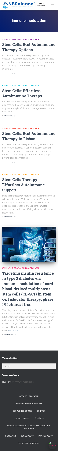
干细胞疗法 (39, 418)
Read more (12, 330)
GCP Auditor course (22, 411)
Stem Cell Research (29, 396)
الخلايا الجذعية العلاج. (22, 418)
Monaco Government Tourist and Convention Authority (29, 427)
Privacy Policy (46, 436)
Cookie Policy (27, 436)
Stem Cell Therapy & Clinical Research (20, 39)
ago (12, 73)
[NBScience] (25, 5)
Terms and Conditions (29, 443)
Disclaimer (10, 436)
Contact (41, 411)
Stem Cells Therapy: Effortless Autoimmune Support (23, 184)
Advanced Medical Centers (29, 404)
